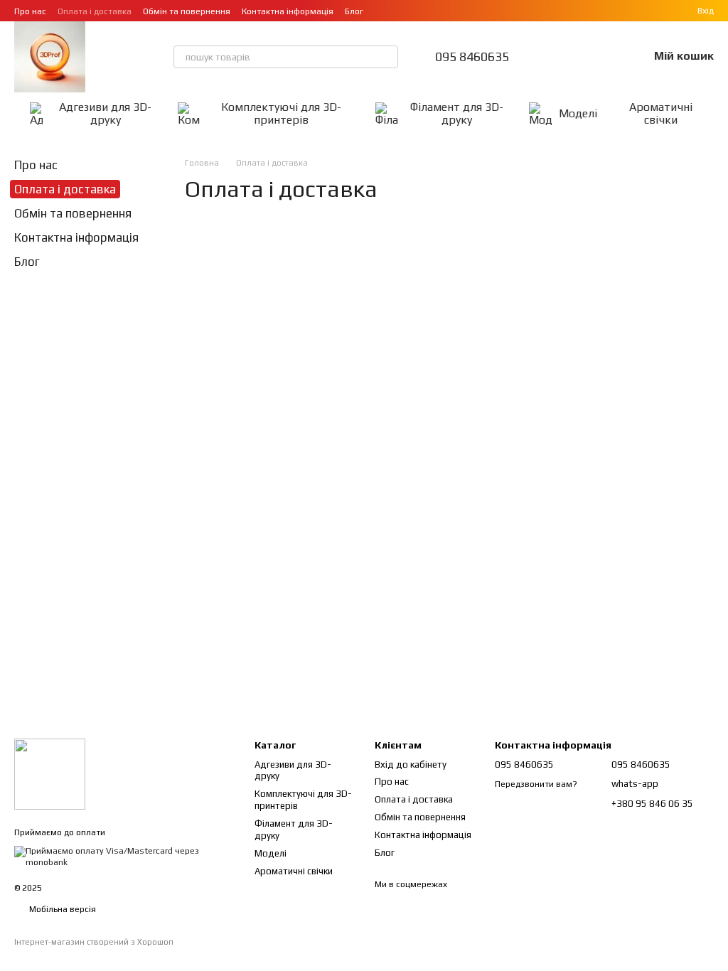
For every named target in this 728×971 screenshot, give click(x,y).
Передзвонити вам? (536, 784)
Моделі (578, 113)
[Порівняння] (563, 56)
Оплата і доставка (95, 11)
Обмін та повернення (186, 11)
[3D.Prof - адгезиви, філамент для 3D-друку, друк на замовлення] (49, 773)
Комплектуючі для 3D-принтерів (281, 113)
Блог (354, 11)
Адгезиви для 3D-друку (105, 113)
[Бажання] (600, 56)
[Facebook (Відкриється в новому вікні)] (397, 10)
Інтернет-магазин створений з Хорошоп (93, 942)
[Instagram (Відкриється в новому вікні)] (380, 10)
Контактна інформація (287, 11)
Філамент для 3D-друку (456, 113)
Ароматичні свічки (660, 113)
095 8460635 (472, 56)
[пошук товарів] (386, 56)
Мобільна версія (61, 909)
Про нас (30, 11)
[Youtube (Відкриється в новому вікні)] (414, 10)
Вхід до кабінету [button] (410, 764)
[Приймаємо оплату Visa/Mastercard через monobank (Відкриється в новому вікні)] (123, 856)
